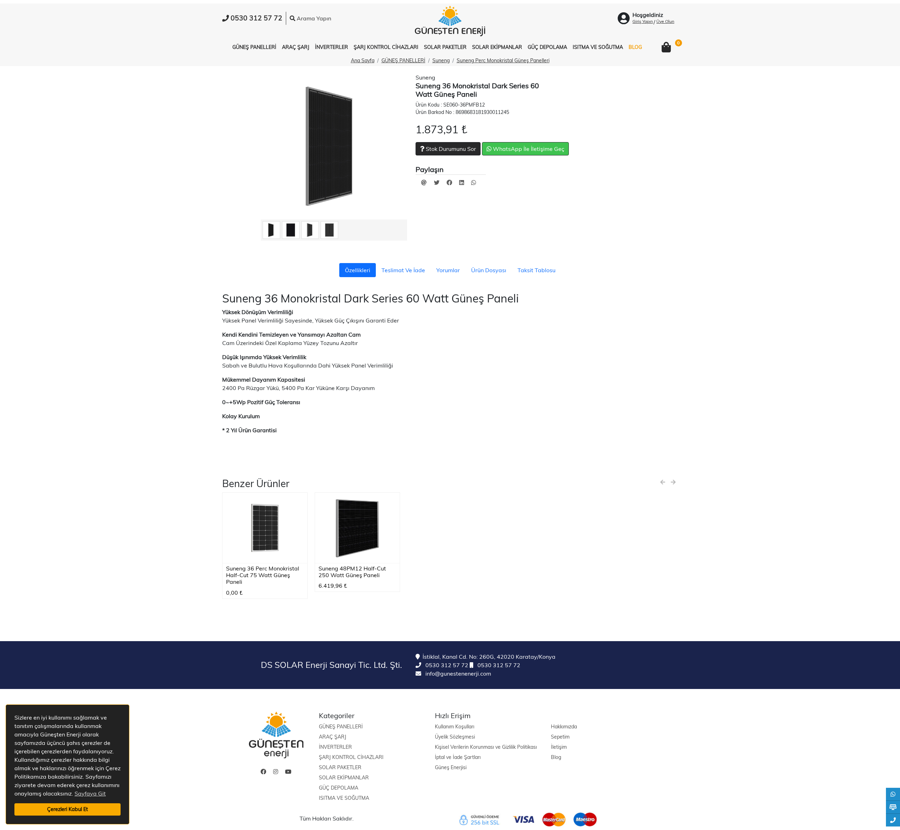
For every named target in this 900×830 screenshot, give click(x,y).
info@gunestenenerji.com (457, 673)
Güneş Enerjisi (451, 767)
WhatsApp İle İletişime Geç (527, 148)
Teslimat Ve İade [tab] (403, 270)
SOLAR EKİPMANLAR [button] (497, 47)
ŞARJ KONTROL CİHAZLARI (351, 757)
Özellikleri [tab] (357, 270)
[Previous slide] (662, 482)
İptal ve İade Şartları (458, 757)
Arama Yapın (313, 18)
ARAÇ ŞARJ (332, 737)
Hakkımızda (564, 726)
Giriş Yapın (642, 21)
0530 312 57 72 (446, 665)
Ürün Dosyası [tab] (488, 270)
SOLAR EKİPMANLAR (344, 777)
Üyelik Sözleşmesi (455, 737)
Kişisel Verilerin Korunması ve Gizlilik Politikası (486, 747)
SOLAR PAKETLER (340, 767)
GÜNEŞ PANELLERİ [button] (254, 47)
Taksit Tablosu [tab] (536, 270)
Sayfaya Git (90, 793)
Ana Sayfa (362, 60)
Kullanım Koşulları (454, 726)
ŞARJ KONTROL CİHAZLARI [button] (386, 47)
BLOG (635, 47)
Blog (556, 757)
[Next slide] (673, 482)
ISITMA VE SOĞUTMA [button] (598, 47)
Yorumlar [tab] (448, 270)
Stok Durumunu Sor (450, 148)
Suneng (441, 60)
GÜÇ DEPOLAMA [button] (547, 47)
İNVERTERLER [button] (331, 47)
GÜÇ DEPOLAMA (338, 788)
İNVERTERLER (335, 747)
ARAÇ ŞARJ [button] (295, 47)
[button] (666, 47)
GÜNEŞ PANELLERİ (403, 60)
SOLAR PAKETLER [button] (445, 47)
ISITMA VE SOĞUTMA (344, 798)
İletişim (559, 747)
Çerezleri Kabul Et (67, 809)
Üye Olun (665, 21)
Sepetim (560, 737)
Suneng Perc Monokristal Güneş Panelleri (503, 60)
